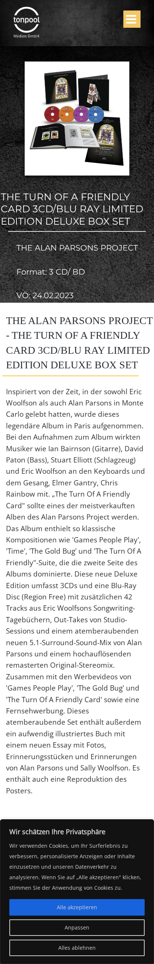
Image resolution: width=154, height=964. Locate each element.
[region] (77, 891)
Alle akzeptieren (77, 907)
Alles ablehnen (77, 947)
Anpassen (77, 927)
